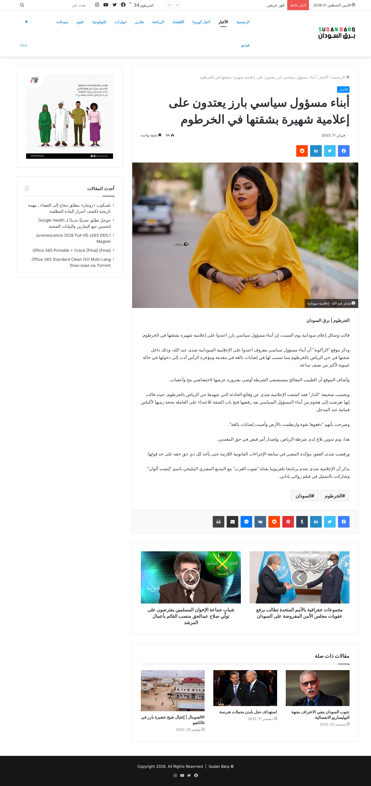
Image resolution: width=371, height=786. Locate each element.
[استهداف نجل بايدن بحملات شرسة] (245, 688)
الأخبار (223, 21)
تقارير (139, 21)
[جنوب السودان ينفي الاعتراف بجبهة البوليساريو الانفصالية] (318, 688)
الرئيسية (243, 21)
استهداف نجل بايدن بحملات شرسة (248, 711)
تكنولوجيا (99, 21)
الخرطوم (333, 496)
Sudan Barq (219, 766)
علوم (80, 21)
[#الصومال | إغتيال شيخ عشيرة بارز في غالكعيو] (173, 690)
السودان (303, 496)
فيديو (245, 45)
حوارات (121, 21)
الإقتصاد (178, 21)
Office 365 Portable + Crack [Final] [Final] (71, 250)
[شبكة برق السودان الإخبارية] (337, 33)
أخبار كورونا (201, 21)
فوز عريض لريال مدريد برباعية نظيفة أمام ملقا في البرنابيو (237, 5)
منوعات (62, 21)
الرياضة (158, 21)
